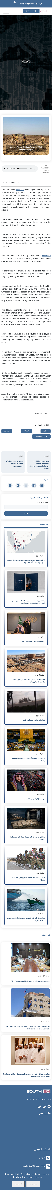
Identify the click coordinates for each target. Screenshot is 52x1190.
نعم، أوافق (33, 1184)
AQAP (26, 431)
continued (20, 190)
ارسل (26, 513)
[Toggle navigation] (6, 11)
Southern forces (41, 436)
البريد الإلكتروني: (42, 502)
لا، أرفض (18, 1184)
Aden (46, 431)
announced (46, 256)
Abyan (6, 431)
